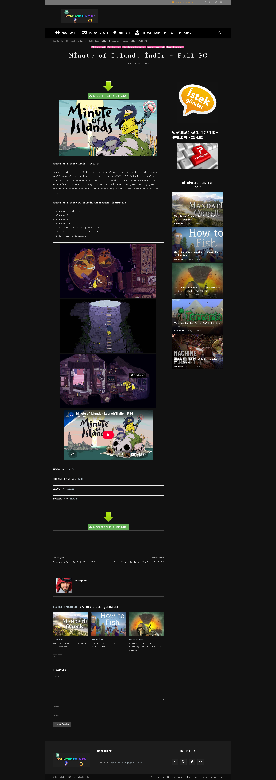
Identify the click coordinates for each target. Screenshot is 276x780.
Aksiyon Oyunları (136, 639)
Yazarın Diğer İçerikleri (99, 607)
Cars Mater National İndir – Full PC (139, 562)
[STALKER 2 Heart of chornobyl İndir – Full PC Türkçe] (146, 624)
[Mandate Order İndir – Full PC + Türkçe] (70, 624)
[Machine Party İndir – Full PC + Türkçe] (197, 351)
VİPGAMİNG (179, 330)
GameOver (179, 223)
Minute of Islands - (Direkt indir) (109, 96)
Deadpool (81, 580)
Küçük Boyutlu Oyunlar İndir (134, 47)
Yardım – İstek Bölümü (186, 2)
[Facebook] (205, 2)
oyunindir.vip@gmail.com (126, 762)
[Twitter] (215, 2)
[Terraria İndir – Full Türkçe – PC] (197, 316)
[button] (219, 33)
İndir (71, 469)
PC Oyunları (97, 33)
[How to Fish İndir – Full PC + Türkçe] (108, 624)
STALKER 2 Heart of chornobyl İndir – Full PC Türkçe (145, 646)
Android (124, 33)
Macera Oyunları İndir (156, 47)
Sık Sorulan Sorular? (211, 777)
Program (185, 33)
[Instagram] (210, 2)
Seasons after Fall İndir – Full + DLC (76, 564)
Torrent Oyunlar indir (175, 47)
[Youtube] (220, 2)
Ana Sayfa (68, 33)
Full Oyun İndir (97, 41)
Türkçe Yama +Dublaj (157, 33)
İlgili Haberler (65, 607)
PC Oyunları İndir (76, 41)
